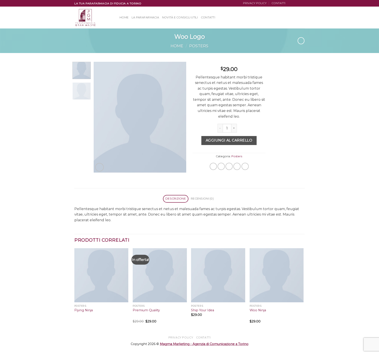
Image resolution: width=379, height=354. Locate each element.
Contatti (208, 17)
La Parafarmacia (145, 17)
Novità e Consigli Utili (180, 17)
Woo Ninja (258, 310)
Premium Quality (146, 310)
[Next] (179, 117)
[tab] (175, 199)
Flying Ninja (83, 310)
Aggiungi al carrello (229, 140)
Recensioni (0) (202, 198)
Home (124, 17)
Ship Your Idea (202, 310)
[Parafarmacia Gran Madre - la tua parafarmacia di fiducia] (93, 17)
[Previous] (101, 117)
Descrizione (175, 198)
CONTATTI (278, 3)
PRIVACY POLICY (255, 3)
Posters (198, 45)
